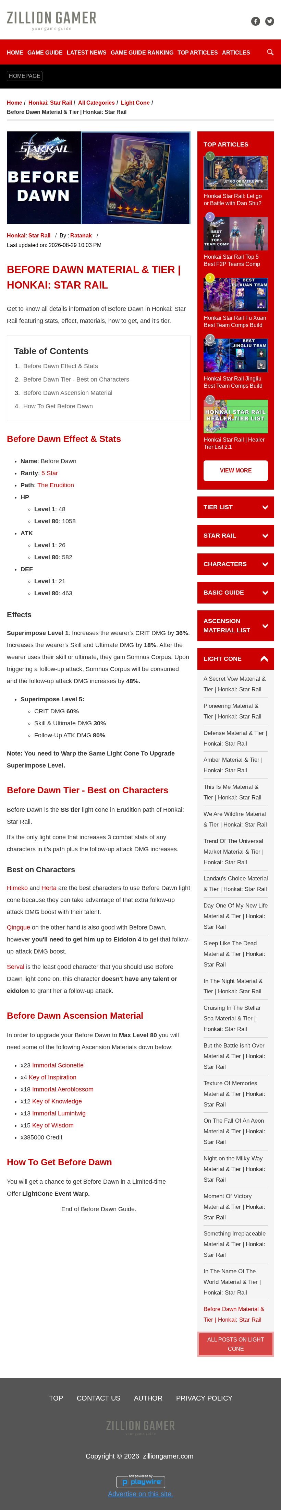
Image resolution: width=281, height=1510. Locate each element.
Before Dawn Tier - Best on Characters (76, 379)
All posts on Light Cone (235, 1344)
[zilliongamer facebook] (255, 21)
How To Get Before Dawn (58, 406)
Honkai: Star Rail (50, 103)
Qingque (18, 927)
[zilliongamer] (51, 21)
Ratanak (81, 235)
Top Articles (198, 53)
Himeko (17, 888)
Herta (49, 888)
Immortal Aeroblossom (63, 1089)
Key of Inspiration (52, 1077)
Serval (15, 966)
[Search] (270, 52)
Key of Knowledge (57, 1101)
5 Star (49, 473)
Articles (236, 53)
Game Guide (45, 53)
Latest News (87, 53)
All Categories (96, 103)
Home (15, 53)
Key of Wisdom (53, 1125)
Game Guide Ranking (142, 53)
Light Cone (135, 103)
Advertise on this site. (140, 1494)
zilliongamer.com (168, 1456)
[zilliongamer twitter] (269, 21)
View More (236, 471)
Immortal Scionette (58, 1065)
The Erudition (55, 485)
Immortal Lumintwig (59, 1113)
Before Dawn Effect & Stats (60, 366)
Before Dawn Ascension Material (67, 392)
